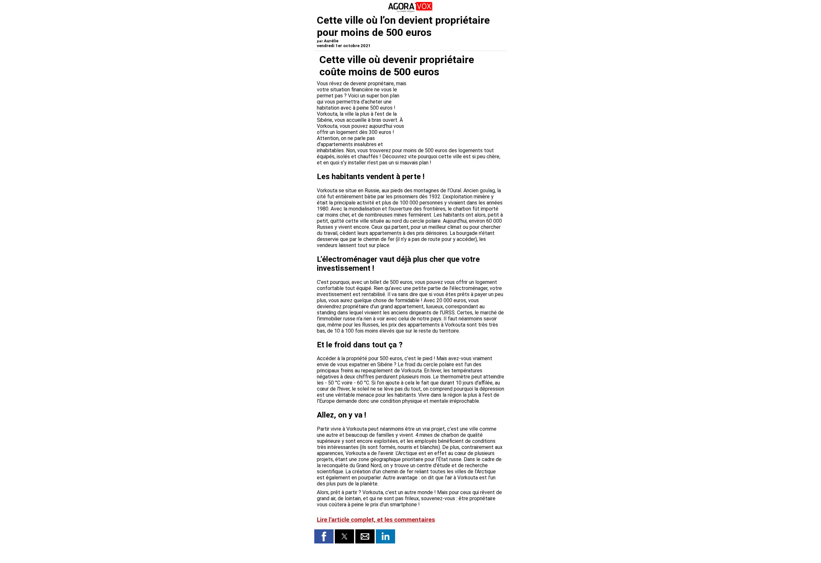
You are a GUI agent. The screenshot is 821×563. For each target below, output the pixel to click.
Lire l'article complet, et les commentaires (376, 519)
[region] (456, 111)
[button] (324, 536)
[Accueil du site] (410, 11)
